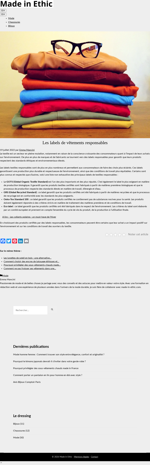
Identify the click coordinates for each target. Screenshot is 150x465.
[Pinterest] (15, 241)
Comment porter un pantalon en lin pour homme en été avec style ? (47, 375)
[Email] (26, 241)
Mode (11, 18)
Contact (94, 457)
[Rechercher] (52, 309)
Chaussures (14, 22)
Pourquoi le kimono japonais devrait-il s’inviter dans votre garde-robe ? (49, 361)
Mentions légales (81, 457)
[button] (1, 463)
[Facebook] (3, 241)
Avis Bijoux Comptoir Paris (27, 382)
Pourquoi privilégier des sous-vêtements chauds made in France (45, 368)
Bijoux (11, 26)
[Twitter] (9, 241)
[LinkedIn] (20, 241)
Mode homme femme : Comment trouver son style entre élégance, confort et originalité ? (58, 354)
